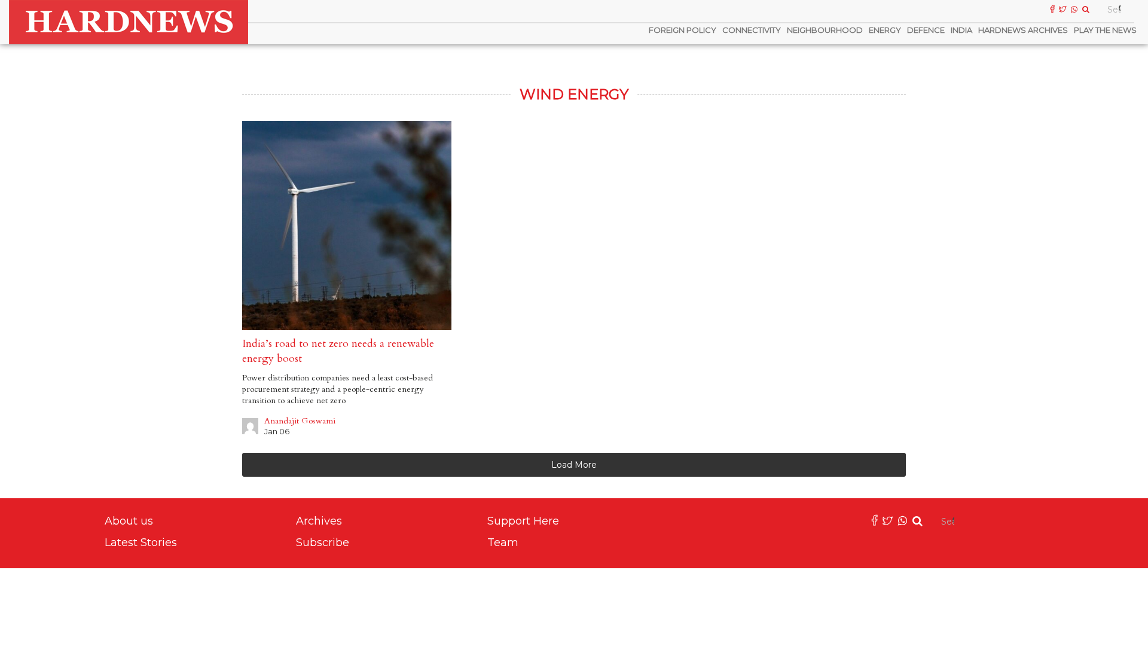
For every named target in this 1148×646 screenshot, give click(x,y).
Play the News (1105, 30)
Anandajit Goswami (299, 420)
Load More (574, 464)
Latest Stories (141, 542)
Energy (885, 30)
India (961, 30)
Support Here (523, 521)
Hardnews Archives (1023, 30)
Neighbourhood (825, 30)
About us (129, 521)
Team (502, 542)
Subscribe (322, 542)
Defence (926, 30)
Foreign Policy (682, 30)
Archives (319, 521)
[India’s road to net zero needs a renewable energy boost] (346, 225)
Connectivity (751, 30)
